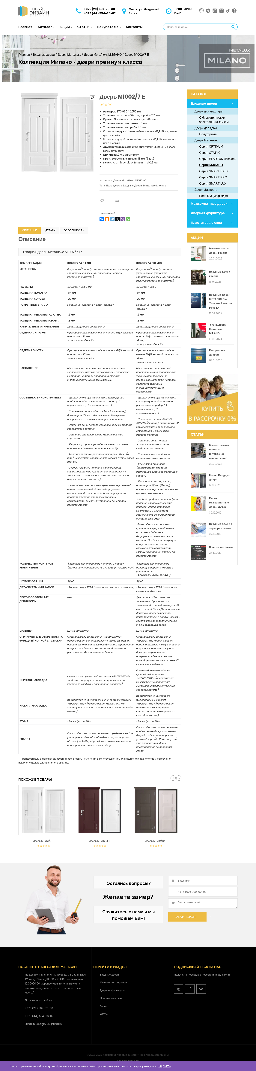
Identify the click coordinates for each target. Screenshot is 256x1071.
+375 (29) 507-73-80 (99, 9)
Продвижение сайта (128, 1060)
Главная (25, 27)
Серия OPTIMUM (211, 146)
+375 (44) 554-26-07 (100, 13)
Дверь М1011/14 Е (100, 841)
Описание (29, 230)
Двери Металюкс (69, 54)
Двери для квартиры (209, 111)
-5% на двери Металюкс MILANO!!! (218, 329)
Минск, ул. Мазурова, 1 (144, 9)
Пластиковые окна (206, 223)
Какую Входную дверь (219, 477)
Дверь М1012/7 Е (43, 841)
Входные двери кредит (219, 273)
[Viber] (123, 219)
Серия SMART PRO (213, 177)
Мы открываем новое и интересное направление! (219, 452)
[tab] (29, 230)
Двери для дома (206, 128)
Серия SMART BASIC (214, 171)
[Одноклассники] (107, 219)
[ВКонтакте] (102, 219)
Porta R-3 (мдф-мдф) (213, 195)
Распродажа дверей (217, 352)
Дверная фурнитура (208, 213)
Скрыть (165, 1066)
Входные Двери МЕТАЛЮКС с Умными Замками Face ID (220, 301)
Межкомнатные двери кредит (219, 250)
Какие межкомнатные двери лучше (219, 502)
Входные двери (44, 54)
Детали (50, 230)
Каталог (45, 27)
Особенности (74, 230)
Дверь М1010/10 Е (156, 841)
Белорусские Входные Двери (124, 185)
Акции (64, 27)
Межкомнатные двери (209, 203)
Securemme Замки (221, 546)
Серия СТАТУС (210, 152)
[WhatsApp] (128, 219)
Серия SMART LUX (212, 183)
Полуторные (208, 134)
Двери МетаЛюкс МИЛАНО (103, 54)
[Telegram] (112, 219)
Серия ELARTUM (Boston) (217, 158)
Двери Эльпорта (206, 189)
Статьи (83, 27)
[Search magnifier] (233, 27)
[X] (117, 219)
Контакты (134, 27)
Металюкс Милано (154, 185)
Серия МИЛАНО (211, 165)
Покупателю (107, 27)
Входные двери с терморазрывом (220, 526)
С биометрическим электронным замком (214, 119)
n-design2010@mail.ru (47, 1024)
